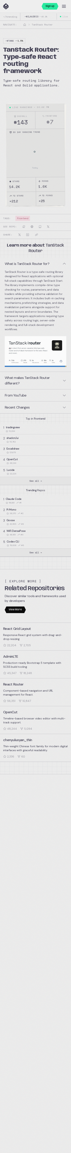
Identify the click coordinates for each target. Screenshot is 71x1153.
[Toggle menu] (64, 6)
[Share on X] (19, 235)
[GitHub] (24, 227)
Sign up (50, 6)
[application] (35, 155)
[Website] (32, 227)
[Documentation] (40, 227)
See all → (35, 481)
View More (15, 609)
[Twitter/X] (48, 227)
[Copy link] (36, 235)
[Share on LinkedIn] (28, 235)
